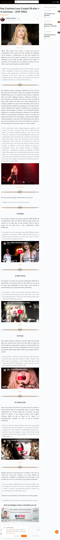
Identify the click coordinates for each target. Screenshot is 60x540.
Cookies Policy (11, 533)
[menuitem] (54, 2)
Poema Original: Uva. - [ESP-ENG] (50, 14)
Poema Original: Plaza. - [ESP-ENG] (50, 35)
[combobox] (27, 1)
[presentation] (47, 10)
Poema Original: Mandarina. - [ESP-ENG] (50, 25)
